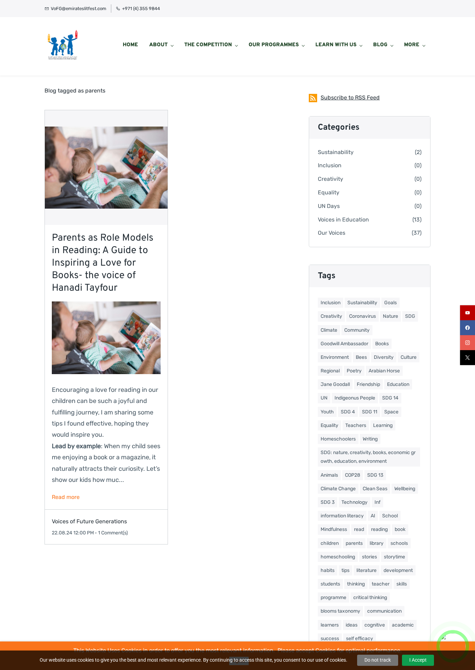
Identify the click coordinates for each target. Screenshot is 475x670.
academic (403, 625)
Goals (390, 303)
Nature (390, 316)
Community (357, 330)
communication (384, 611)
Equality (328, 192)
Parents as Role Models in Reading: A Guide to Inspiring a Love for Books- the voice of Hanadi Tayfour (102, 263)
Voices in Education (343, 219)
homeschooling (338, 557)
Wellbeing (404, 489)
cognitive (374, 625)
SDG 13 (375, 475)
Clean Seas (375, 489)
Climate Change (338, 489)
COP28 (352, 475)
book (400, 529)
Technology (354, 502)
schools (399, 543)
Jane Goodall (335, 384)
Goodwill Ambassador (344, 344)
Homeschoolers (338, 439)
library (377, 543)
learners (330, 625)
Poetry (354, 371)
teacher (380, 584)
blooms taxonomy (340, 611)
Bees (361, 357)
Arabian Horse (384, 371)
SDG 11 (369, 412)
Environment (335, 357)
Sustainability (336, 152)
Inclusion (329, 165)
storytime (394, 557)
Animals (329, 475)
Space (391, 412)
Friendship (368, 384)
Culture (409, 357)
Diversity (384, 357)
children (330, 543)
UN (324, 398)
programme (333, 597)
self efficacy (359, 638)
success (330, 638)
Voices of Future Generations (89, 521)
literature (366, 570)
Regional (330, 371)
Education (398, 384)
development (398, 570)
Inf (377, 502)
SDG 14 (390, 398)
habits (328, 570)
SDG (410, 316)
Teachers (355, 425)
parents (354, 543)
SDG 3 (328, 502)
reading (379, 529)
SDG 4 (348, 412)
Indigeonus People (355, 398)
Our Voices (331, 232)
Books (382, 344)
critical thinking (370, 597)
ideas (351, 625)
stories (369, 557)
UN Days (329, 206)
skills (401, 584)
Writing (370, 439)
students (330, 584)
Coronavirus (362, 316)
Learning (383, 425)
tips (345, 570)
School (390, 516)
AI (373, 516)
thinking (356, 584)
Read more (66, 497)
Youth (327, 412)
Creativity (330, 179)
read (359, 529)
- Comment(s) (111, 533)
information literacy (342, 516)
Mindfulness (334, 529)
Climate (329, 330)
